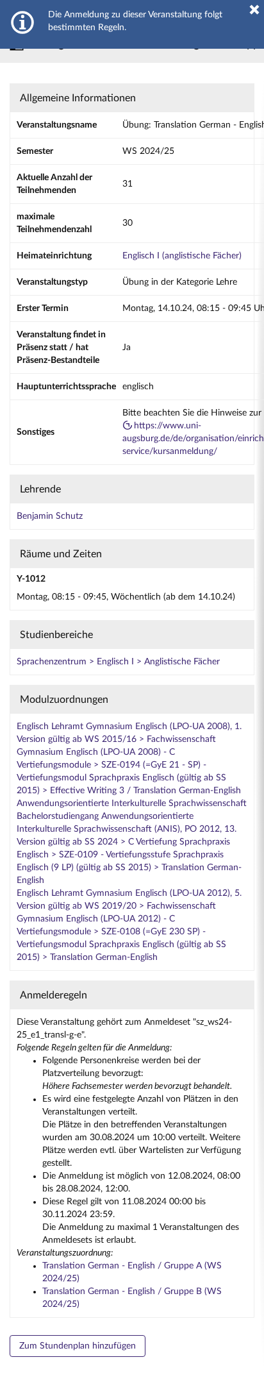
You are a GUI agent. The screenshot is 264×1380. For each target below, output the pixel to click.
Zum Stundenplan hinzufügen (77, 1346)
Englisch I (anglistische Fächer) (182, 255)
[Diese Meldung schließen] (254, 9)
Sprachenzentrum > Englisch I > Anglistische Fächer (118, 661)
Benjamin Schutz (50, 516)
